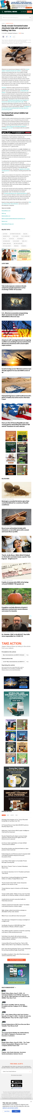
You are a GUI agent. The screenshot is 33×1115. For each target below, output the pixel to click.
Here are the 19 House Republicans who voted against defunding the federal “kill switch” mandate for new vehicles (16, 424)
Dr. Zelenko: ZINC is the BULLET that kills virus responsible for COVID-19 (16, 635)
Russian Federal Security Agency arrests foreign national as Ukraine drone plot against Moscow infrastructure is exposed (14, 837)
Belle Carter (10, 338)
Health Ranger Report (8, 987)
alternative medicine (13, 40)
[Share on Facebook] (7, 36)
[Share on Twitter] (10, 36)
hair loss (17, 42)
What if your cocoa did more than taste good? (14, 915)
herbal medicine (23, 42)
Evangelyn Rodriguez (12, 33)
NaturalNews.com (6, 210)
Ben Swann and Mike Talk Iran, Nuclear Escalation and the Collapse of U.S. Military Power (14, 1006)
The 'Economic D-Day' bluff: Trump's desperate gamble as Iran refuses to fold (14, 883)
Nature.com (4, 221)
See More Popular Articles (16, 959)
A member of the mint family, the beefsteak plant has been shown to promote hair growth (16, 108)
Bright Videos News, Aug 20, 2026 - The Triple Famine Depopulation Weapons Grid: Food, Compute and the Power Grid (16, 1044)
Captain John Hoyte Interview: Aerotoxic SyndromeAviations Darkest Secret (14, 1053)
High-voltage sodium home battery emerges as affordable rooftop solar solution (14, 910)
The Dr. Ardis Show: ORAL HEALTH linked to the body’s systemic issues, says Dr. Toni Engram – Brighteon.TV (16, 556)
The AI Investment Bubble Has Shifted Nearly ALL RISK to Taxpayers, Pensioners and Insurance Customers (15, 1034)
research (20, 43)
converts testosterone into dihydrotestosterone (15, 193)
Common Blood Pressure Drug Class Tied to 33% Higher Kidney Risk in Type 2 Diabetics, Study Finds (15, 943)
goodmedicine (5, 42)
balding (20, 40)
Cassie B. (10, 284)
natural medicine (18, 243)
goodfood (18, 41)
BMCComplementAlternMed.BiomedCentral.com (13, 218)
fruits (14, 41)
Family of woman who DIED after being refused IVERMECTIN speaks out (15, 583)
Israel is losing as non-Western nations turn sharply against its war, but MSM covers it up (16, 370)
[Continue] (30, 1071)
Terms (13, 1092)
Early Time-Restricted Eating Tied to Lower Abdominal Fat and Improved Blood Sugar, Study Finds (16, 949)
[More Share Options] (14, 36)
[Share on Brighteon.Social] (3, 36)
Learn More (7, 1111)
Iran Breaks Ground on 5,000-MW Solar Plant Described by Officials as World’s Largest (13, 926)
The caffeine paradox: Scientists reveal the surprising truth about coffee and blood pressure (16, 931)
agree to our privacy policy (10, 1108)
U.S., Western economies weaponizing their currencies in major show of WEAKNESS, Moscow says (15, 314)
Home (3, 23)
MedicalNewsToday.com (8, 224)
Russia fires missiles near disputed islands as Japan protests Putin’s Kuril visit (15, 849)
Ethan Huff (10, 311)
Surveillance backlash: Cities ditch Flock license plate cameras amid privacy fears (15, 954)
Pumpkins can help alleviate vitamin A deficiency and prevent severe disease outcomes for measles (15, 609)
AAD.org (4, 213)
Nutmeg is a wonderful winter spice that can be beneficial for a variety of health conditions (15, 502)
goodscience (12, 42)
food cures (15, 236)
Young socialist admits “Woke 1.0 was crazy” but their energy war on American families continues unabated (16, 894)
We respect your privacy (16, 1075)
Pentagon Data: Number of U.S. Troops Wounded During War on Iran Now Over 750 (15, 820)
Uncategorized (9, 23)
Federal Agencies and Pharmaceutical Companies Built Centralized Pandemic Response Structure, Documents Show (16, 855)
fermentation (25, 40)
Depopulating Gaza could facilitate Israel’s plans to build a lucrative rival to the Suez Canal (16, 397)
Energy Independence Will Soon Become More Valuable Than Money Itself (16, 1025)
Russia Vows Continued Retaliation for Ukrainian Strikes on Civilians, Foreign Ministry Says (14, 878)
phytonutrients (10, 43)
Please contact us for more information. (11, 669)
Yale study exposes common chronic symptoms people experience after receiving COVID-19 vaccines (14, 287)
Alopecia (4, 87)
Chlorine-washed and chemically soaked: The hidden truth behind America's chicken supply (15, 905)
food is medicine (9, 41)
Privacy (9, 1092)
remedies (16, 43)
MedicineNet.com (6, 216)
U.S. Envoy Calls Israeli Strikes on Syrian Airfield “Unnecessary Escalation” (14, 843)
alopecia (6, 40)
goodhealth (23, 41)
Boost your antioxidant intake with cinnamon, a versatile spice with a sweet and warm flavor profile (15, 529)
